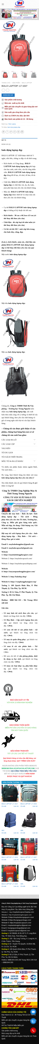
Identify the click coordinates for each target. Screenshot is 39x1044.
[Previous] (5, 45)
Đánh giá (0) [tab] (6, 144)
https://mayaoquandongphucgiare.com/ (19, 571)
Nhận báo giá (8, 95)
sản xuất (14, 435)
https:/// (23, 582)
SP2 (3, 830)
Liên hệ (16, 806)
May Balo (22, 536)
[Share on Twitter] (11, 132)
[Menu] (3, 4)
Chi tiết (4, 806)
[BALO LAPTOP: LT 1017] (10, 793)
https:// (17, 555)
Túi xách (25, 517)
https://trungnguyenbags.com (20, 920)
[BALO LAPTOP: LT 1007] (28, 846)
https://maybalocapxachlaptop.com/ (23, 563)
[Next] (34, 45)
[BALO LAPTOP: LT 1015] (10, 846)
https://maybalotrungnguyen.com (21, 917)
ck (11, 635)
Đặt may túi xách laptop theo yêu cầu (17, 533)
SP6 (21, 830)
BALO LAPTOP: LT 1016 (28, 804)
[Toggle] (34, 440)
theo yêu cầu (11, 520)
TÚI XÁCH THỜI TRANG (12, 457)
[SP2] (10, 819)
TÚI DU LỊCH (7, 453)
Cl (8, 635)
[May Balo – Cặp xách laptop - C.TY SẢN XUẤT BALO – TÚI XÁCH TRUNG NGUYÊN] (19, 4)
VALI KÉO (6, 448)
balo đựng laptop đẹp (13, 127)
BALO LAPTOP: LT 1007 (28, 857)
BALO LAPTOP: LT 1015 (10, 857)
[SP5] (28, 873)
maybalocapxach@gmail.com (20, 548)
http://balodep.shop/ (18, 577)
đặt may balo (14, 514)
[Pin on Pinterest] (18, 132)
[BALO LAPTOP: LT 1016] (28, 793)
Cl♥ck (29, 616)
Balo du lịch (27, 514)
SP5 (21, 884)
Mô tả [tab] (4, 140)
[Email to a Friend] (14, 132)
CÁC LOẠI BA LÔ (9, 440)
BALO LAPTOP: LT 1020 (10, 884)
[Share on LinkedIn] (22, 132)
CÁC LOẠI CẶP (8, 444)
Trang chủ (6, 83)
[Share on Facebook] (7, 132)
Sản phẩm (16, 83)
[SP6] (28, 819)
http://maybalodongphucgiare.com (20, 915)
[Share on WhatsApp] (3, 132)
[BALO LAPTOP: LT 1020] (10, 873)
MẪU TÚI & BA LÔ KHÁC (12, 461)
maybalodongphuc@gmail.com (21, 544)
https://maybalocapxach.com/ (21, 558)
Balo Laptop (27, 83)
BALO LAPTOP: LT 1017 (10, 804)
